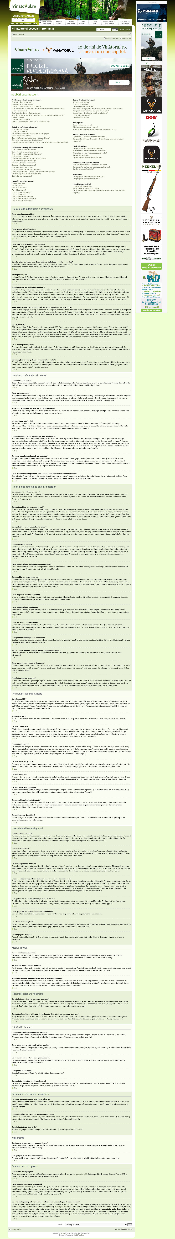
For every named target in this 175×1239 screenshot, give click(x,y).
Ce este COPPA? (18, 117)
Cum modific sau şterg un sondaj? (24, 161)
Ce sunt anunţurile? (19, 194)
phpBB (63, 1233)
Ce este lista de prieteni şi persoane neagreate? (89, 137)
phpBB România (79, 1235)
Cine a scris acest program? (82, 186)
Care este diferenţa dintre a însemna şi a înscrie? (90, 165)
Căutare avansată (125, 29)
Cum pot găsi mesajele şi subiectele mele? (87, 157)
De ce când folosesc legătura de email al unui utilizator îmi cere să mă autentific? (40, 142)
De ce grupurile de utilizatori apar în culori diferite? (90, 113)
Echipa (117, 1229)
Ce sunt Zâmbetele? (19, 188)
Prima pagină (19, 34)
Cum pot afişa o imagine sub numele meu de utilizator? (31, 138)
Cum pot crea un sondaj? (20, 156)
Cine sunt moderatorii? (81, 104)
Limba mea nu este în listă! (21, 136)
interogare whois (62, 1207)
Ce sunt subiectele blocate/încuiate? (24, 199)
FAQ (107, 38)
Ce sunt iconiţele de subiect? (22, 201)
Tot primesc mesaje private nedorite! (85, 127)
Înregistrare (116, 38)
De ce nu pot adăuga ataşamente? (24, 165)
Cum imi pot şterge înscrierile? (83, 169)
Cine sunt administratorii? (81, 102)
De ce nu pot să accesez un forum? (24, 163)
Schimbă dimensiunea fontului (129, 34)
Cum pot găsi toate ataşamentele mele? (86, 179)
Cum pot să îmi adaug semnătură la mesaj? (27, 154)
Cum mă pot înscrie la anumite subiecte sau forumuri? (91, 167)
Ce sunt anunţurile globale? (21, 192)
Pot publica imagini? (19, 190)
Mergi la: (61, 1224)
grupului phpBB (81, 1174)
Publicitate (27, 23)
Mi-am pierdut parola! (19, 111)
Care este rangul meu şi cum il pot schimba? (27, 140)
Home (12, 23)
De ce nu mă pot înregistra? (21, 120)
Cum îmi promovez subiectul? (22, 176)
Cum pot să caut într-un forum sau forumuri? (88, 149)
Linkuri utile (19, 23)
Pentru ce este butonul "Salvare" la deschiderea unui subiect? (33, 172)
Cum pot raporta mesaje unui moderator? (26, 169)
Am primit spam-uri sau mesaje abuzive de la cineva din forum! (94, 129)
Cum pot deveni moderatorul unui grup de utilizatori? (91, 111)
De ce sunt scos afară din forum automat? (26, 106)
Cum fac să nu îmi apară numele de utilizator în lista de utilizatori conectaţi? (38, 109)
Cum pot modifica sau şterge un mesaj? (25, 152)
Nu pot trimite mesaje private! (83, 125)
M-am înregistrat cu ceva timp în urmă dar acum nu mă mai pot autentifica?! (38, 115)
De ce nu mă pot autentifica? (22, 102)
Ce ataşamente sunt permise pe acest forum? (88, 177)
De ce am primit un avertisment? (23, 167)
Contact (34, 23)
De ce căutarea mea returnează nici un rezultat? (89, 151)
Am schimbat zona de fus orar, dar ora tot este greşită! (30, 134)
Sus (15, 224)
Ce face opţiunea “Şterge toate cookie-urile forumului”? (31, 122)
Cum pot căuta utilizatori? (81, 155)
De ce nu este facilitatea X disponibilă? (86, 188)
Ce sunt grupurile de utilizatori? (83, 106)
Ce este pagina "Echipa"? (81, 117)
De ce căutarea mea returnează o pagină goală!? (90, 153)
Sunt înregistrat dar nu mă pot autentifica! (26, 113)
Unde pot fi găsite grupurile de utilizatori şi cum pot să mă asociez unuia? (98, 109)
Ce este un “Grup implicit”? (82, 115)
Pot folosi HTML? (18, 186)
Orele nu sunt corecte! (19, 131)
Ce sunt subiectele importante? (23, 196)
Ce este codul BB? (18, 183)
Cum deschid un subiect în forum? (24, 150)
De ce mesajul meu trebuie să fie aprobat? (26, 174)
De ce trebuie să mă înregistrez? (23, 104)
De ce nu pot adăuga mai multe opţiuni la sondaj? (29, 158)
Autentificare (126, 38)
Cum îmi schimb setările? (20, 129)
